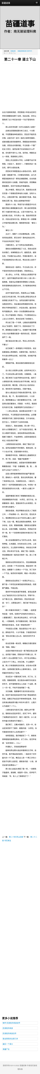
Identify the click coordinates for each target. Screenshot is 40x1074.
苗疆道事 (6, 2)
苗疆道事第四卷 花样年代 (25, 51)
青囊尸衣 (6, 1049)
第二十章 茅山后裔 (16, 837)
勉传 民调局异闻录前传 (11, 1023)
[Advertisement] (20, 88)
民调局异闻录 (8, 1028)
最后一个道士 (8, 1044)
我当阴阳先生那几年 (10, 1038)
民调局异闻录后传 (9, 1033)
